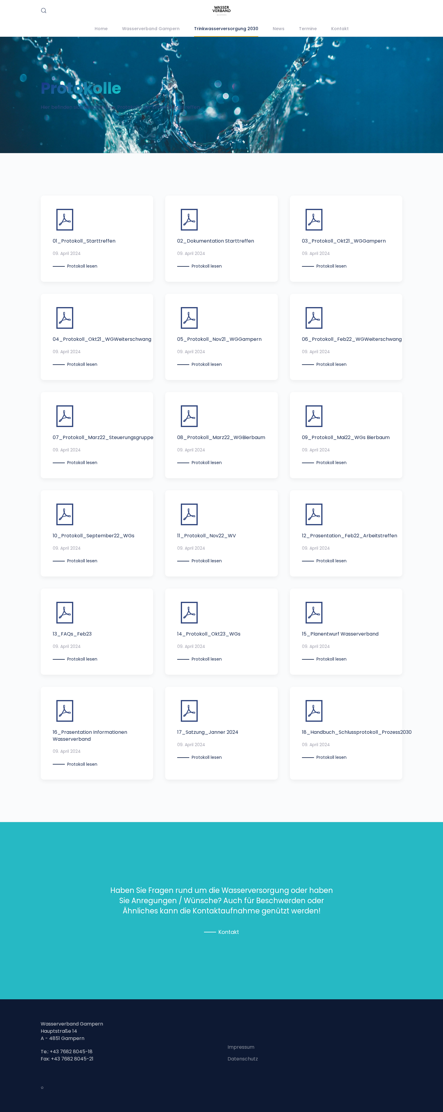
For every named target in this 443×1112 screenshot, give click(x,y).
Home (101, 29)
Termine (308, 29)
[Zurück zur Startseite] (221, 10)
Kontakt (340, 29)
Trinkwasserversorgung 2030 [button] (226, 29)
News (278, 29)
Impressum (241, 1047)
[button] (44, 11)
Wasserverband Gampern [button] (151, 29)
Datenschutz (243, 1058)
